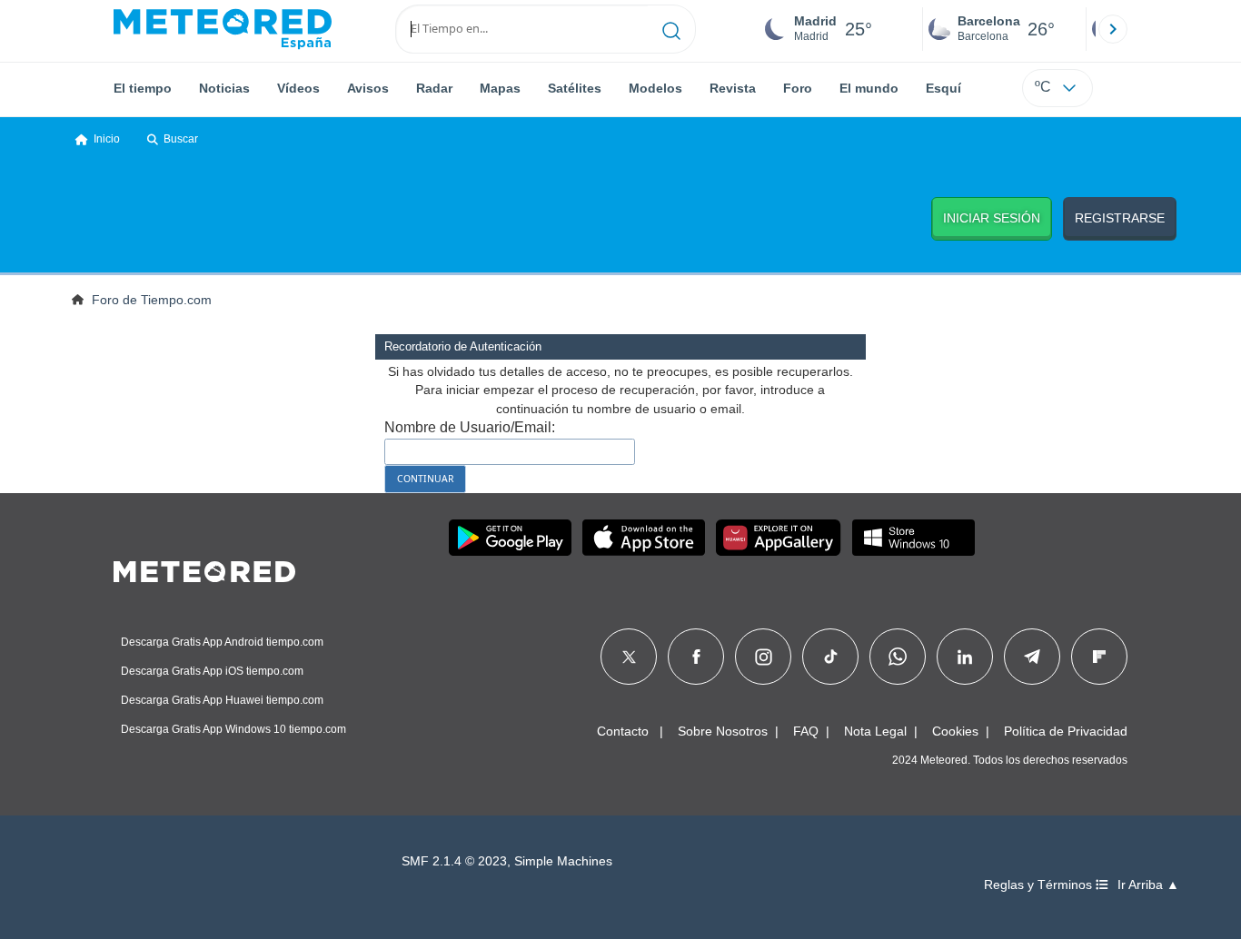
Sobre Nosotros (723, 731)
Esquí (943, 88)
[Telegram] (1031, 656)
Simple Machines (563, 861)
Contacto (623, 731)
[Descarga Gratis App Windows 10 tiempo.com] (913, 537)
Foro (797, 88)
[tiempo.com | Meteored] (204, 568)
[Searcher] (672, 29)
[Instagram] (763, 656)
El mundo (868, 88)
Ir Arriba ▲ (1148, 885)
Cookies (955, 731)
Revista (733, 88)
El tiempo (143, 88)
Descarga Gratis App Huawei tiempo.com (222, 700)
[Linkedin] (965, 656)
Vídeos (298, 88)
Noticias (224, 88)
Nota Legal (875, 731)
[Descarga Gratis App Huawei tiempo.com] (778, 537)
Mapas (500, 88)
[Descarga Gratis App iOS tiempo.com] (643, 537)
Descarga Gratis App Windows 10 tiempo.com (233, 729)
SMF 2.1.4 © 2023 (454, 861)
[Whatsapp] (898, 656)
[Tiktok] (831, 656)
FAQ (806, 731)
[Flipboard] (1099, 656)
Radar (434, 88)
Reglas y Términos (1040, 885)
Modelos (655, 88)
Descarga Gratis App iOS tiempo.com (212, 671)
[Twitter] (629, 656)
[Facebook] (696, 656)
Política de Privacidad (1065, 731)
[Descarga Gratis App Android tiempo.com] (510, 537)
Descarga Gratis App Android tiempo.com (222, 642)
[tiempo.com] (223, 29)
